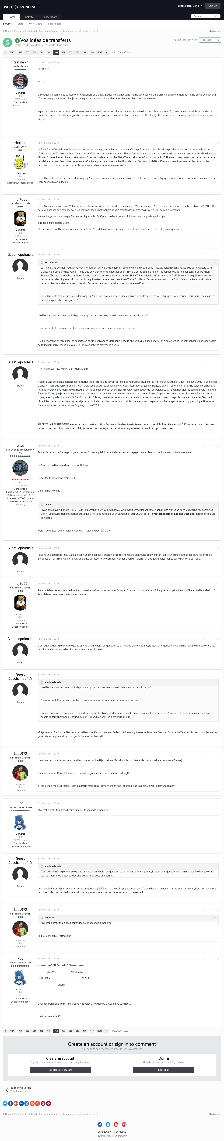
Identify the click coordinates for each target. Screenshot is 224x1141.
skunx (21, 45)
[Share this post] (218, 62)
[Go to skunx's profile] (7, 42)
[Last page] (106, 52)
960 (27, 52)
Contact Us (120, 1131)
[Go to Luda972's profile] (20, 773)
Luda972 (20, 753)
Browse (11, 17)
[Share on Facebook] (10, 1103)
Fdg (20, 803)
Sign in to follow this (187, 39)
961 (34, 52)
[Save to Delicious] (26, 1103)
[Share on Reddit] (32, 1103)
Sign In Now (163, 1070)
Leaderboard (54, 23)
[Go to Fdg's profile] (20, 822)
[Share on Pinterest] (48, 1103)
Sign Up (213, 5)
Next (99, 52)
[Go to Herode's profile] (20, 162)
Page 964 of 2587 (120, 52)
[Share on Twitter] (5, 1103)
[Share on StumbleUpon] (37, 1103)
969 (91, 52)
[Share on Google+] (15, 1103)
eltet (20, 445)
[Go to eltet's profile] (20, 468)
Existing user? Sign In (189, 6)
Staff (20, 23)
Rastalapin (20, 62)
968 (84, 52)
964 (56, 52)
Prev (12, 52)
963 (48, 52)
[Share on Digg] (21, 1103)
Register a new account (60, 1070)
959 (20, 52)
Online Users (35, 23)
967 (77, 52)
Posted (48, 62)
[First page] (5, 52)
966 (70, 52)
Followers (206, 40)
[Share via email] (43, 1103)
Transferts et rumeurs (55, 45)
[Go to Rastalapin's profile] (20, 81)
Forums (7, 23)
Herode (20, 143)
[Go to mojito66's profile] (20, 218)
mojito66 (20, 199)
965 (63, 52)
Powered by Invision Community (112, 1136)
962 (41, 52)
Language (104, 1131)
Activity (29, 17)
